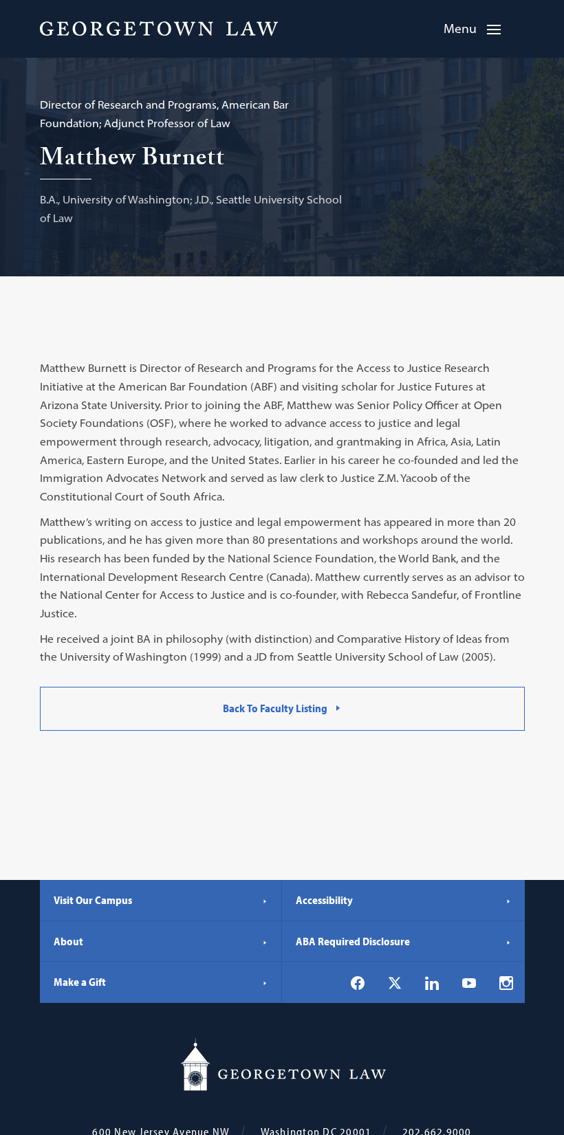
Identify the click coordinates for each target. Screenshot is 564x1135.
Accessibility (324, 900)
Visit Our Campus (93, 900)
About (68, 941)
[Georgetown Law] (159, 28)
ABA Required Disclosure (353, 941)
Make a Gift (80, 982)
